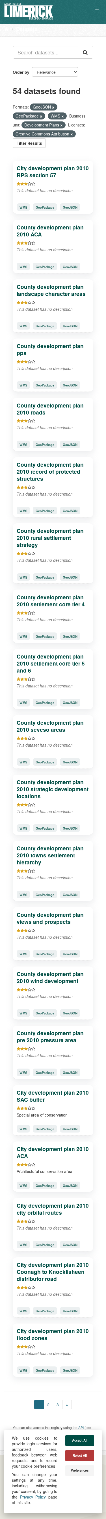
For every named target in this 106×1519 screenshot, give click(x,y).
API (81, 1427)
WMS (23, 207)
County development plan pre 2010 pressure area (50, 1036)
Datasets (26, 29)
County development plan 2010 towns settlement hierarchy (50, 855)
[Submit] (85, 52)
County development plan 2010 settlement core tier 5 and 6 (51, 663)
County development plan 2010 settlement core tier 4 (51, 600)
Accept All (79, 1440)
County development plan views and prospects (50, 918)
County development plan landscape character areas (51, 290)
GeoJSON (70, 207)
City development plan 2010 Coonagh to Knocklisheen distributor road (53, 1272)
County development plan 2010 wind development (50, 977)
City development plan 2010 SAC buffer (53, 1095)
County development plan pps (50, 349)
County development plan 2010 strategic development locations (52, 789)
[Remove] (53, 107)
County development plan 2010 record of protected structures (50, 471)
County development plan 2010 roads (50, 408)
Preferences (79, 1470)
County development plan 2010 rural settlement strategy (50, 538)
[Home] (6, 28)
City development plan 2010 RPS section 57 (53, 171)
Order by (21, 72)
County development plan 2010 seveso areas (50, 726)
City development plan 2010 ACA (53, 1152)
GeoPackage (45, 207)
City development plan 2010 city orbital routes (53, 1209)
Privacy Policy (33, 1497)
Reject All (80, 1455)
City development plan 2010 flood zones (53, 1334)
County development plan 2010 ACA (50, 230)
